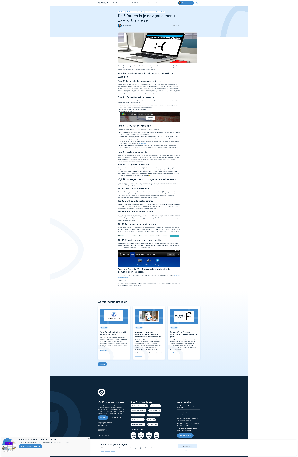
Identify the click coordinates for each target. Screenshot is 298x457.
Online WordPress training (138, 415)
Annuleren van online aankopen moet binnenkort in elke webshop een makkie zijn (188, 413)
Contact (158, 3)
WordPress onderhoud (154, 410)
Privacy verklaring (105, 451)
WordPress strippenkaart (137, 419)
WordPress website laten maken (139, 405)
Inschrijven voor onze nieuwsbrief (31, 446)
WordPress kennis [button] (139, 3)
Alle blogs (102, 364)
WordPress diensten (118, 3)
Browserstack (142, 143)
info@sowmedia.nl (102, 430)
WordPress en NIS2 (152, 424)
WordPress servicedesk (153, 415)
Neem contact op (117, 417)
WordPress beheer (155, 405)
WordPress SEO (151, 419)
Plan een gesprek (187, 3)
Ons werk (130, 3)
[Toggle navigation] (197, 3)
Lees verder (103, 350)
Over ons (102, 417)
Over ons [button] (150, 3)
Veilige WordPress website (138, 424)
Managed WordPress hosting (138, 410)
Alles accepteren (188, 446)
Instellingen (188, 450)
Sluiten (113, 451)
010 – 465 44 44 (101, 429)
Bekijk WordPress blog (185, 435)
